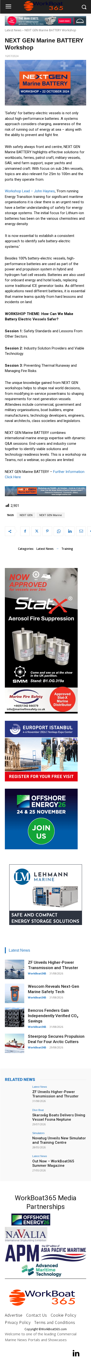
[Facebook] (25, 531)
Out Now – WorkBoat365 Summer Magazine (53, 1163)
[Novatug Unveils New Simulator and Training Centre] (17, 1141)
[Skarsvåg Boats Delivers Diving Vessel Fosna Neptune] (17, 1118)
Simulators (38, 1133)
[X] (36, 531)
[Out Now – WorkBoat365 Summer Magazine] (17, 1164)
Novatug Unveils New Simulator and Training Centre (59, 1140)
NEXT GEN (26, 515)
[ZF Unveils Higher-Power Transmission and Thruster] (14, 969)
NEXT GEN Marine (50, 515)
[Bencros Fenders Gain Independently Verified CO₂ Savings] (14, 1017)
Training (67, 549)
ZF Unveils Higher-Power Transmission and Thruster (55, 1094)
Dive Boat (38, 1110)
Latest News (13, 30)
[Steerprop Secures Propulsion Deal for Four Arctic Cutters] (14, 1043)
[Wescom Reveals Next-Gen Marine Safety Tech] (14, 993)
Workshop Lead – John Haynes (30, 191)
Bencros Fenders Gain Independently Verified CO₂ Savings (53, 1015)
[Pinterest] (47, 531)
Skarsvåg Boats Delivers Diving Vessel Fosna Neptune (58, 1117)
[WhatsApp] (58, 531)
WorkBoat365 (37, 973)
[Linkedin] (69, 531)
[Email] (81, 531)
